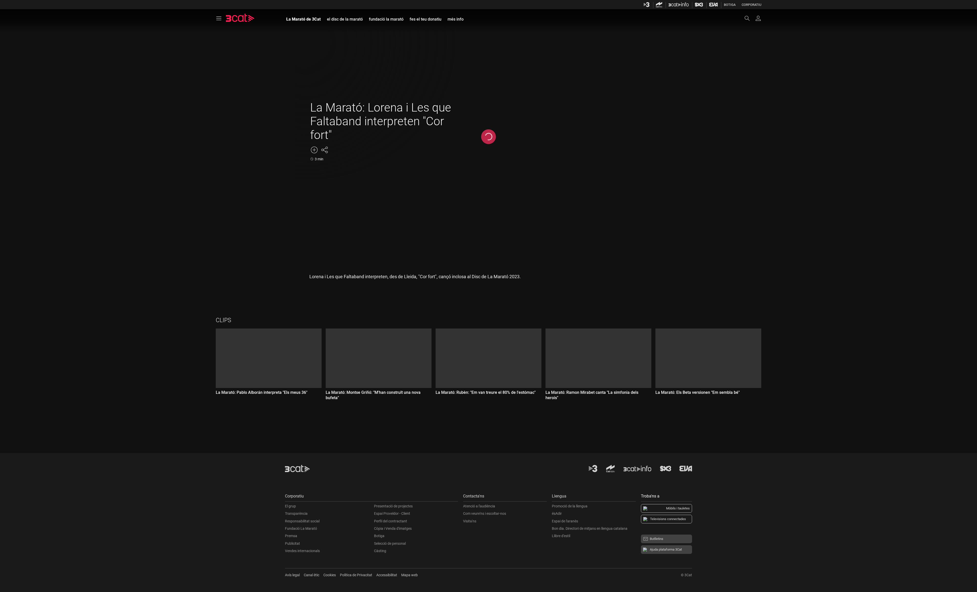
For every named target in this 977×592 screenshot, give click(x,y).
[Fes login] (758, 18)
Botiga (730, 5)
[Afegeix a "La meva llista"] (314, 150)
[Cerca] (749, 18)
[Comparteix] (324, 150)
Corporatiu (751, 5)
